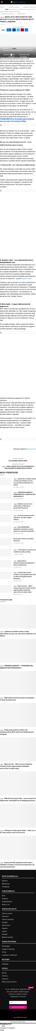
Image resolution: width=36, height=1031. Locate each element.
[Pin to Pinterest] (22, 29)
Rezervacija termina (9, 982)
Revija (4, 973)
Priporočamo (21, 13)
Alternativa (6, 925)
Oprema (4, 881)
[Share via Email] (26, 29)
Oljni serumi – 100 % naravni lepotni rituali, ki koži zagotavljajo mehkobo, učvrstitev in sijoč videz (24, 589)
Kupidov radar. (27, 278)
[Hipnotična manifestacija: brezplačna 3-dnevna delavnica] (6, 564)
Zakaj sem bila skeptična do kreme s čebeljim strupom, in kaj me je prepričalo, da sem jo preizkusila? (17, 865)
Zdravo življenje (7, 919)
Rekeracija (5, 884)
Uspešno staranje (8, 949)
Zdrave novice (7, 913)
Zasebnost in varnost (18, 996)
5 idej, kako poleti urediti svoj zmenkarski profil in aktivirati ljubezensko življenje (24, 575)
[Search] (34, 2)
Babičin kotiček (7, 937)
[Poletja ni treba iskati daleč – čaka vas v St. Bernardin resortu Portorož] (18, 816)
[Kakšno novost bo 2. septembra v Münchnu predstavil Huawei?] (6, 507)
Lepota (4, 931)
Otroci (4, 952)
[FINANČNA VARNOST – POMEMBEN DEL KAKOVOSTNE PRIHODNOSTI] (6, 495)
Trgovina (5, 979)
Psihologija (6, 946)
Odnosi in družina (14, 7)
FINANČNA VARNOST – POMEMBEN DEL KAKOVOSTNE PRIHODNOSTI (24, 494)
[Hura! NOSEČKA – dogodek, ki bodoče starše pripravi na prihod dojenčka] (6, 530)
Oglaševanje (14, 989)
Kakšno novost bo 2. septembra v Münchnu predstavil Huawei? (23, 506)
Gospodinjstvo (7, 901)
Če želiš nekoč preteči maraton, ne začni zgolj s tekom (23, 517)
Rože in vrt (6, 904)
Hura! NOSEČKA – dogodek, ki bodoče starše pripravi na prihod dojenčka (23, 529)
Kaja (13, 54)
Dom (3, 895)
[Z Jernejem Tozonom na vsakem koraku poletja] (6, 553)
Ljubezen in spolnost (29, 7)
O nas (7, 989)
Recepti (4, 934)
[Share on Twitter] (18, 29)
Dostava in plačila (15, 994)
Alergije (4, 922)
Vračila (24, 994)
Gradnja (5, 898)
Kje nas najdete (12, 992)
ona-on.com (31, 449)
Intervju (5, 976)
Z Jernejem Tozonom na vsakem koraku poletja (24, 551)
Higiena (4, 928)
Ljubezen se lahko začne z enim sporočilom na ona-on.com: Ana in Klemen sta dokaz (24, 482)
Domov (2, 7)
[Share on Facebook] (14, 29)
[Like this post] (9, 29)
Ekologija (5, 964)
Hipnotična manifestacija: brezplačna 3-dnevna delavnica (24, 563)
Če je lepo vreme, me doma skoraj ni (23, 540)
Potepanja (5, 887)
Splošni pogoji (24, 992)
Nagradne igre (25, 989)
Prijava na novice (18, 1007)
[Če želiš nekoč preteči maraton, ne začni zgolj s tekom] (6, 518)
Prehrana (5, 916)
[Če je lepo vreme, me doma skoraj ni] (6, 541)
